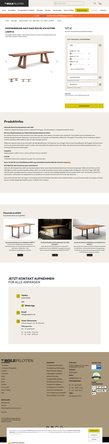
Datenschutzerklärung (43, 432)
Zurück (59, 21)
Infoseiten (103, 10)
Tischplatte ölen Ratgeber (53, 384)
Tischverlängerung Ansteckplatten (56, 392)
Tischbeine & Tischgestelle (8, 368)
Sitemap (3, 412)
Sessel (3, 379)
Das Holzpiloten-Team (75, 396)
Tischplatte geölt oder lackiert (55, 382)
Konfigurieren (94, 435)
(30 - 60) (74, 56)
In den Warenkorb (84, 106)
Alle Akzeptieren (94, 430)
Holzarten (67, 162)
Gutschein (43, 16)
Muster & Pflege (69, 10)
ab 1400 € (20, 255)
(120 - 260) (75, 51)
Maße (71, 45)
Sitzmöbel (40, 10)
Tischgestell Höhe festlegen (54, 379)
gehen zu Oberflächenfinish (77, 69)
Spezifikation (73, 84)
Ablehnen (94, 439)
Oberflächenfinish (75, 77)
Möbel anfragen (82, 10)
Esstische (4, 371)
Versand (3, 405)
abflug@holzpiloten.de (28, 314)
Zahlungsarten (5, 402)
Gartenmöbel (57, 10)
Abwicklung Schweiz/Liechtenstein (11, 408)
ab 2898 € (54, 255)
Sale (2, 392)
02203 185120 (25, 298)
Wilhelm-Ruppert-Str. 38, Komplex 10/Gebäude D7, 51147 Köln (79, 366)
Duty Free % (94, 10)
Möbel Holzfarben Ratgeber (54, 371)
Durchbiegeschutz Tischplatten (55, 387)
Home (7, 21)
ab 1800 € (89, 255)
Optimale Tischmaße (52, 376)
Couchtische (4, 373)
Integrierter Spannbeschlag (54, 390)
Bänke (3, 382)
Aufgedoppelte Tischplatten (54, 373)
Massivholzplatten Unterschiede (55, 395)
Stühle (3, 376)
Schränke (48, 10)
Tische (4, 10)
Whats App (30, 305)
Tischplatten (12, 10)
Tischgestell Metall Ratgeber (54, 365)
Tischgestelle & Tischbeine (26, 10)
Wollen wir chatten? (17, 442)
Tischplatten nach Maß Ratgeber (55, 368)
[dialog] (54, 435)
